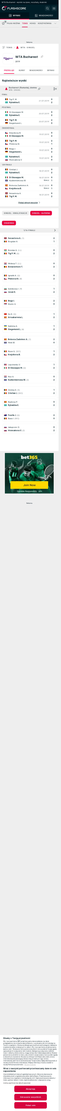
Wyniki (50, 70)
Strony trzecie (30, 1065)
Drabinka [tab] (9, 223)
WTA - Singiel (27, 47)
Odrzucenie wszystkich (30, 1097)
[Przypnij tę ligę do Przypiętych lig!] (41, 56)
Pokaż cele (30, 1105)
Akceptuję (30, 1089)
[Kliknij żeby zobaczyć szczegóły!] (29, 101)
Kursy (22, 70)
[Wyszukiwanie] (47, 8)
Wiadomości (36, 70)
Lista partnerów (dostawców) (16, 1083)
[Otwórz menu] (54, 8)
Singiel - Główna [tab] (41, 213)
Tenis (9, 47)
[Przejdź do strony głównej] (16, 8)
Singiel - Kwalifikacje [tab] (15, 213)
